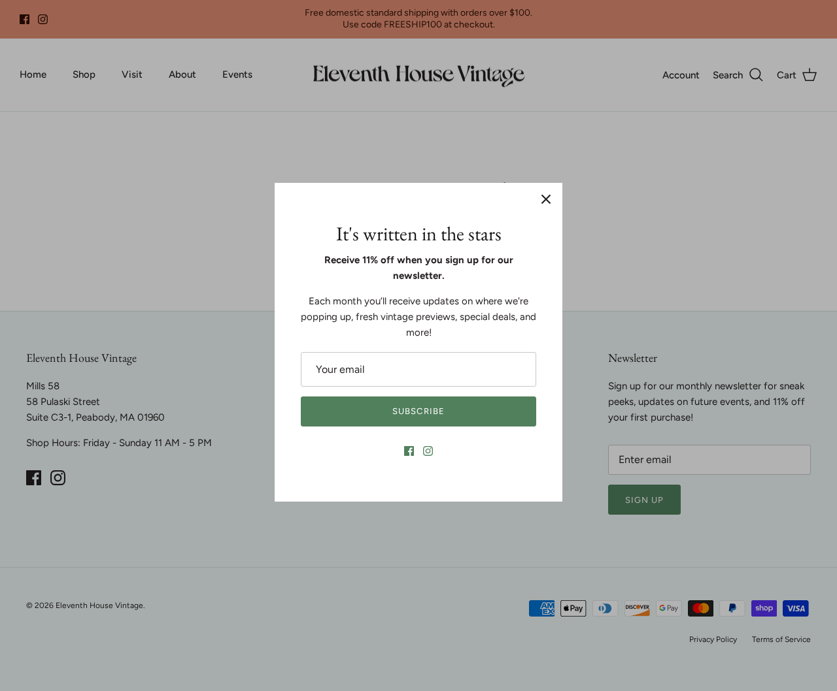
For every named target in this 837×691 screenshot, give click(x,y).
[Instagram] (428, 451)
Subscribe (418, 411)
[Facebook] (409, 451)
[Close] (546, 199)
